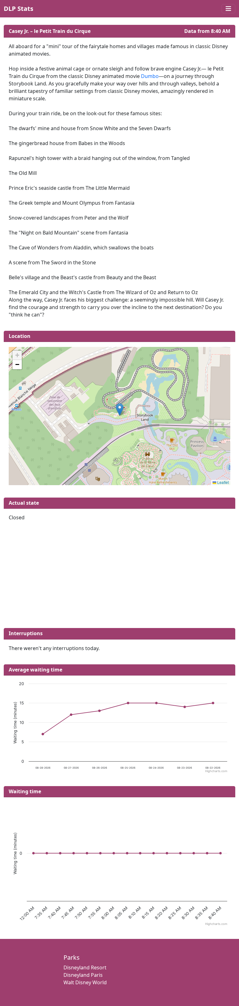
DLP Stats (18, 8)
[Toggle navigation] (228, 8)
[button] (120, 409)
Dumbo (150, 76)
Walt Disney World (85, 982)
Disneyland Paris (83, 975)
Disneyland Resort (84, 967)
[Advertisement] (119, 577)
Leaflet (222, 482)
